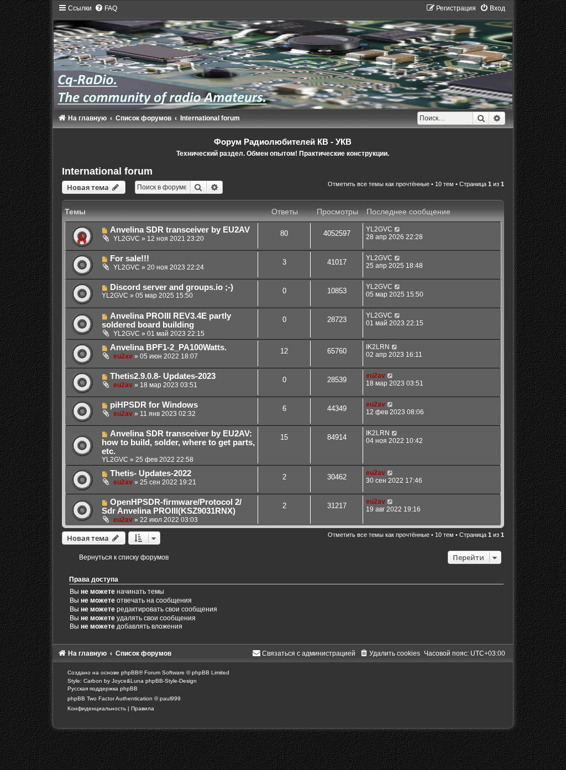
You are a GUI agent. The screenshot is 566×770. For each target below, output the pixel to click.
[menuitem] (106, 8)
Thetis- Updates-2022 (150, 473)
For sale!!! (129, 258)
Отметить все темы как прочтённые (378, 184)
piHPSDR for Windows (154, 404)
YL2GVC (126, 238)
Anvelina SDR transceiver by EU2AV (180, 229)
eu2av (123, 356)
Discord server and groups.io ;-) (171, 287)
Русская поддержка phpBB (102, 688)
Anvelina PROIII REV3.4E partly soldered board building (167, 320)
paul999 (170, 698)
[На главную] (283, 56)
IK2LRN (378, 347)
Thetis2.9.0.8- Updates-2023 (163, 376)
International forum (107, 171)
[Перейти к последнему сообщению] (397, 229)
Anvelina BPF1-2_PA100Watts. (168, 347)
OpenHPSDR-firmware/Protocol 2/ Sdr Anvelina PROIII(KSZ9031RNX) (172, 506)
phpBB (130, 672)
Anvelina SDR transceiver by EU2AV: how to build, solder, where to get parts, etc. (178, 442)
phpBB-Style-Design (171, 681)
